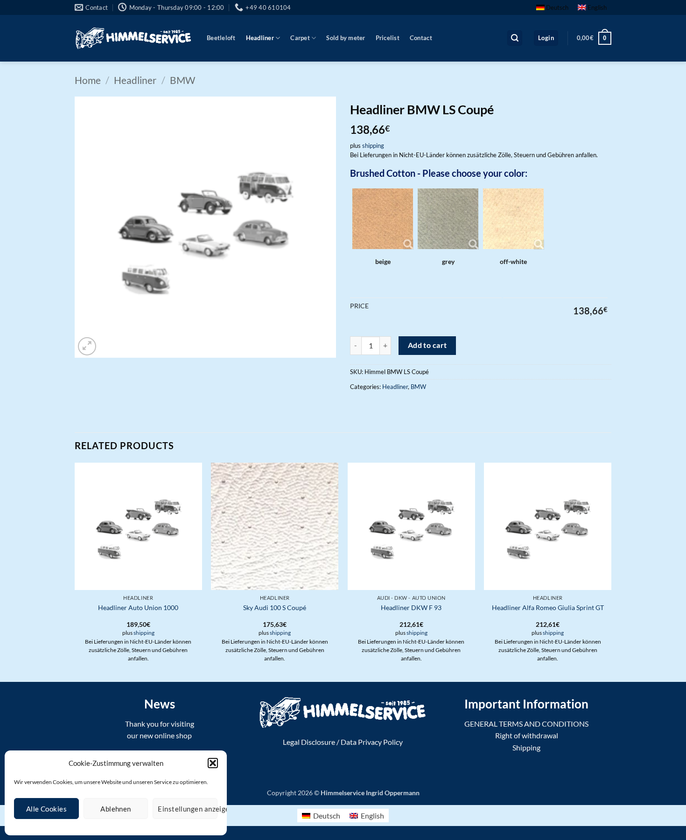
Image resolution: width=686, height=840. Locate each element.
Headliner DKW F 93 (411, 607)
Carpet (300, 38)
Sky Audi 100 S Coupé (274, 607)
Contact (421, 38)
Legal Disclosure (309, 741)
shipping (373, 145)
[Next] (611, 571)
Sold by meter (345, 38)
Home (88, 80)
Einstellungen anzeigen (187, 809)
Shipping (526, 747)
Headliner (260, 38)
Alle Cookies (46, 809)
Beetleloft (221, 38)
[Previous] (75, 571)
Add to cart (427, 345)
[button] (212, 763)
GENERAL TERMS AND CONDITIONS (526, 723)
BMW (182, 80)
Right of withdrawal (526, 735)
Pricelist (387, 38)
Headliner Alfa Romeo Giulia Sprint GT (548, 607)
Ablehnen (115, 809)
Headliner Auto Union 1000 (138, 607)
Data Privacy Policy (372, 741)
